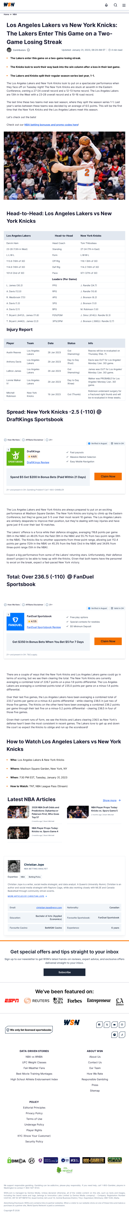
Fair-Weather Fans (34, 1068)
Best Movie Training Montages (34, 1073)
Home (6, 14)
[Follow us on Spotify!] (114, 1035)
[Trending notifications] (106, 5)
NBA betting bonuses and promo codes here (51, 124)
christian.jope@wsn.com (49, 907)
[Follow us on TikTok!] (122, 1035)
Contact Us (95, 1062)
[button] (124, 5)
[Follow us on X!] (107, 1025)
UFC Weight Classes (34, 1062)
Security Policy (34, 1141)
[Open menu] (123, 5)
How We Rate (95, 1073)
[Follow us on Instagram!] (122, 1025)
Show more (109, 800)
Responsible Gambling (95, 1079)
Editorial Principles (34, 1107)
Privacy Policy (34, 1113)
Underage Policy (34, 1124)
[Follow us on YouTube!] (114, 1025)
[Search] (115, 5)
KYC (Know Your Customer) (34, 1135)
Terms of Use (34, 1118)
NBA (15, 14)
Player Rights (34, 1130)
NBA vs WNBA (34, 1056)
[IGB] (47, 1160)
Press (95, 1085)
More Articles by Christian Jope (26, 896)
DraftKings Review (38, 462)
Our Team (95, 1068)
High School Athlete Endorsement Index (34, 1079)
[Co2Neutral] (64, 1170)
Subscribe (65, 972)
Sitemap (95, 1090)
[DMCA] (16, 1160)
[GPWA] (115, 1160)
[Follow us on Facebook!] (99, 1025)
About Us (95, 1056)
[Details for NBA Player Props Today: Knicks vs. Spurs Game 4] (18, 833)
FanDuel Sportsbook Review (44, 627)
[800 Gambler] (93, 1160)
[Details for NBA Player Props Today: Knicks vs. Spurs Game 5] (78, 814)
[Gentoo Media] (70, 1160)
